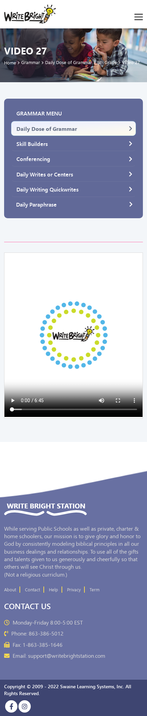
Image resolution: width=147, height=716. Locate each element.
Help (53, 590)
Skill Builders (32, 143)
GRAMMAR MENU (39, 113)
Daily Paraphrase (36, 204)
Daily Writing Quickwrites (47, 189)
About (10, 590)
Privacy (74, 590)
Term (94, 590)
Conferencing (33, 158)
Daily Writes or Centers (44, 174)
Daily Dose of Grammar (46, 128)
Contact (32, 590)
